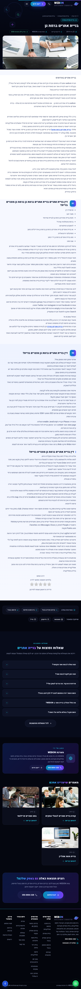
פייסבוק (44, 619)
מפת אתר (22, 940)
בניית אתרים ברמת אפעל (61, 129)
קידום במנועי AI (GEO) (33, 925)
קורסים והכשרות (48, 953)
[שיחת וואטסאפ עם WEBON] (76, 983)
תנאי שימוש (8, 923)
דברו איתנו (51, 895)
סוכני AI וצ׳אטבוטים (34, 960)
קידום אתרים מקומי (33, 932)
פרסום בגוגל (12, 610)
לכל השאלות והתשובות (39, 723)
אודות (23, 921)
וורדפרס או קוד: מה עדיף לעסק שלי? (61, 683)
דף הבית (74, 16)
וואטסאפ (57, 619)
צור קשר (22, 944)
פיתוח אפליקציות (34, 953)
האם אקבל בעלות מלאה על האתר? (62, 712)
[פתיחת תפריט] (26, 3)
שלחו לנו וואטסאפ (69, 943)
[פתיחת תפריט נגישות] (5, 983)
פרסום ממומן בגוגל (46, 946)
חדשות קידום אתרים (20, 927)
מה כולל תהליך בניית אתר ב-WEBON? (61, 702)
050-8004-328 (53, 768)
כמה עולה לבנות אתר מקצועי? (64, 664)
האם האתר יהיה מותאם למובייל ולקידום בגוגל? (57, 693)
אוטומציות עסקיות (34, 967)
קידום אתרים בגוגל (48, 610)
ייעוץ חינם (36, 4)
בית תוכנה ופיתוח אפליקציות (47, 926)
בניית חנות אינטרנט (34, 939)
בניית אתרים (47, 933)
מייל (31, 619)
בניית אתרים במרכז (63, 16)
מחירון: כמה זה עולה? (34, 975)
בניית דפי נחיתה (35, 946)
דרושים (9, 939)
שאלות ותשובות (22, 934)
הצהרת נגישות (7, 935)
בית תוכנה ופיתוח (29, 610)
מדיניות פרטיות (9, 929)
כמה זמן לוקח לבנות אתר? (65, 674)
